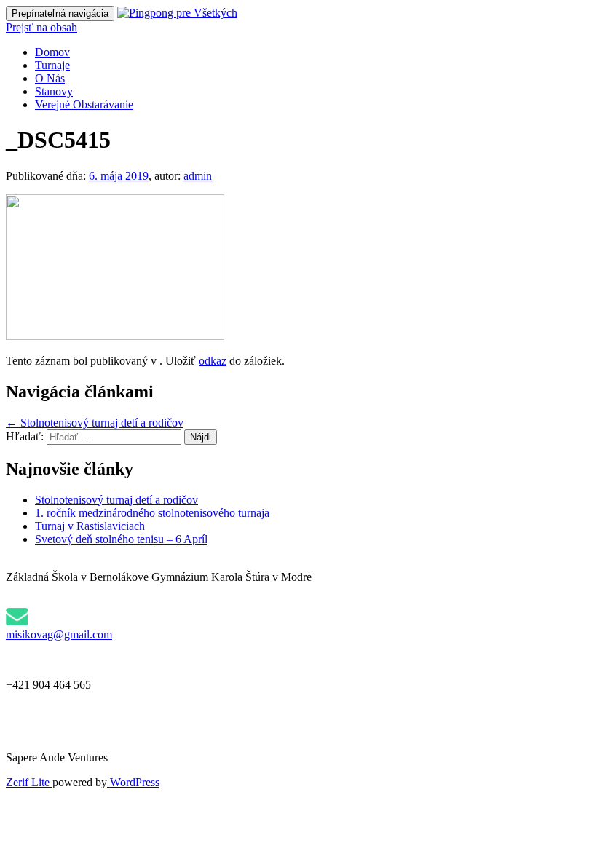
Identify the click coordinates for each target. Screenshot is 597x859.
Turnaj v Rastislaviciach (90, 526)
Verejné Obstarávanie (84, 104)
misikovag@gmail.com (59, 634)
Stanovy (54, 91)
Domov (52, 52)
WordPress (133, 782)
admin (197, 176)
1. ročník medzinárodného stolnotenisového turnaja (152, 513)
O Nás (50, 78)
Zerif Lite (29, 782)
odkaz (212, 361)
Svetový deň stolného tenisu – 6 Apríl (121, 539)
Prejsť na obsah (41, 27)
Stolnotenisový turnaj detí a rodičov (94, 422)
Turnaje (52, 65)
